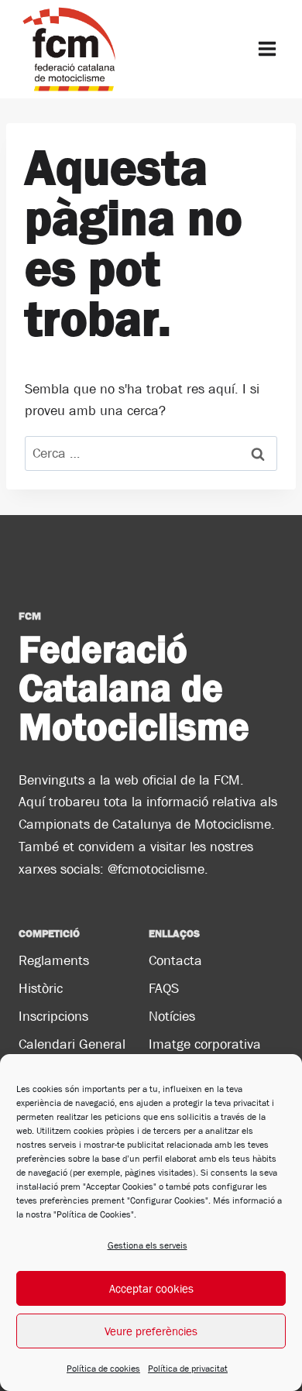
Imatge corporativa (205, 1044)
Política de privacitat (188, 1368)
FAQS (164, 988)
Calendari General (72, 1044)
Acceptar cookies (151, 1288)
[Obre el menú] (266, 49)
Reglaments (54, 960)
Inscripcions (53, 1016)
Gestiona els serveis (147, 1245)
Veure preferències (151, 1331)
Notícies (172, 1016)
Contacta (175, 960)
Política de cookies (103, 1368)
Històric (41, 988)
